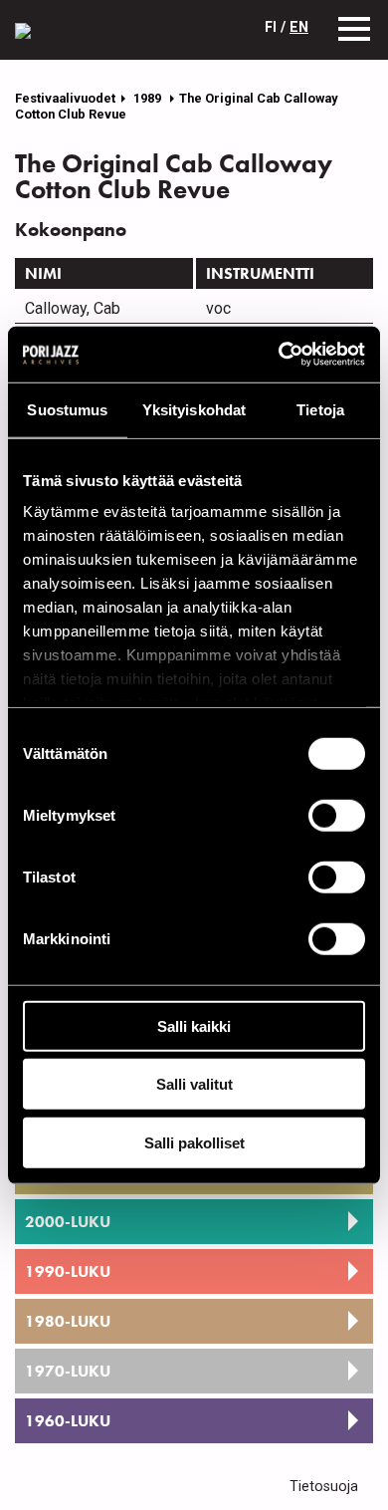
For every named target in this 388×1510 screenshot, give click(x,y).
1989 (148, 98)
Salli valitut (194, 1084)
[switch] (336, 815)
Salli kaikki (194, 1025)
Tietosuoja (324, 1486)
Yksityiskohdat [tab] (194, 408)
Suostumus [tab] (67, 408)
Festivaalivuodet (65, 98)
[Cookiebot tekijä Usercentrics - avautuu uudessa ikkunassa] (279, 355)
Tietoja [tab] (320, 408)
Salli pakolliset (194, 1141)
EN (299, 27)
